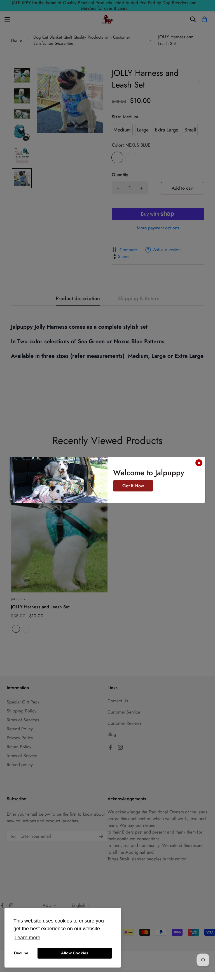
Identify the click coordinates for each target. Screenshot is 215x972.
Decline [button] (21, 953)
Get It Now (133, 486)
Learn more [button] (27, 937)
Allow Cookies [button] (74, 953)
